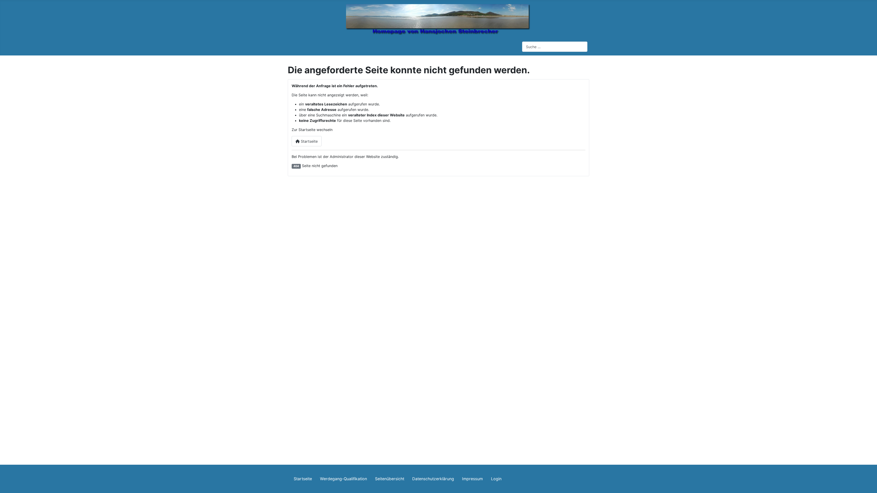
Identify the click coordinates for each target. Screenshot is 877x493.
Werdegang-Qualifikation (343, 478)
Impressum (472, 478)
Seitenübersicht (389, 478)
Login (496, 478)
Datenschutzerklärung (433, 478)
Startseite (309, 141)
